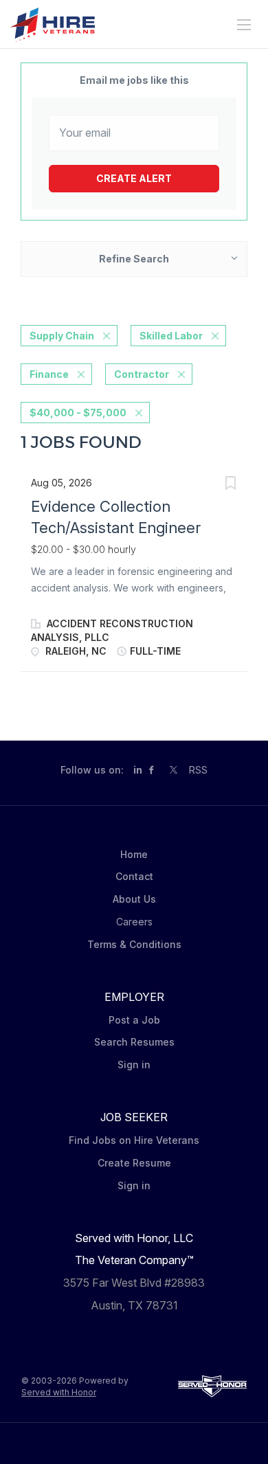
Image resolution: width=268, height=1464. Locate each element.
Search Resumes (134, 1042)
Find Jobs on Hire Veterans (134, 1140)
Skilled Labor (171, 335)
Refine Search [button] (134, 258)
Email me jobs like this (134, 80)
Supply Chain (62, 335)
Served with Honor (58, 1392)
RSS (198, 770)
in (137, 770)
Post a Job (134, 1020)
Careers (134, 921)
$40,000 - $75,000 (78, 412)
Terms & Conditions (134, 944)
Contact (134, 876)
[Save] (230, 484)
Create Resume (134, 1163)
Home (134, 854)
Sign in (134, 1064)
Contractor (141, 374)
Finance (49, 374)
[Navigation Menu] (244, 24)
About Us (134, 899)
